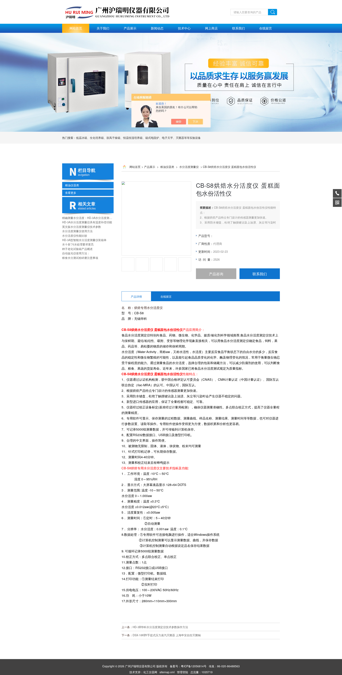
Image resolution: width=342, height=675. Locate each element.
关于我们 (103, 28)
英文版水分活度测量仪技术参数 (81, 227)
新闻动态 (157, 28)
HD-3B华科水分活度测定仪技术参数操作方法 (160, 627)
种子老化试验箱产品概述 (77, 249)
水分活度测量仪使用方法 (77, 231)
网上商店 (211, 28)
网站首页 (75, 28)
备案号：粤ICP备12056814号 (188, 666)
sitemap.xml (167, 672)
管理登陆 (182, 672)
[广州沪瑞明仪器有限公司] (121, 2)
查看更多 (70, 193)
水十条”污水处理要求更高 (78, 244)
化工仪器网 (150, 672)
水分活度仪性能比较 (74, 236)
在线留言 (265, 28)
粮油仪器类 (72, 185)
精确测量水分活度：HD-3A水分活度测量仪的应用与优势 (88, 218)
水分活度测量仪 (189, 167)
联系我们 (238, 28)
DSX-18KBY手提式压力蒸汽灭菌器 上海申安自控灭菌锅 (167, 635)
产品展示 (130, 28)
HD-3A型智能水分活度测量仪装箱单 (84, 240)
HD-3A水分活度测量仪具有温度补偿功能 (87, 222)
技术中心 (184, 28)
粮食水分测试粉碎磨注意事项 (80, 258)
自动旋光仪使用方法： (76, 253)
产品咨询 (216, 273)
